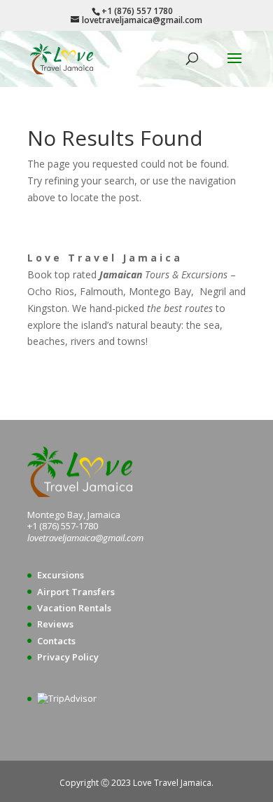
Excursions (60, 575)
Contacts (56, 640)
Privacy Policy (68, 657)
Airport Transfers (76, 591)
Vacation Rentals (74, 608)
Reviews (55, 624)
